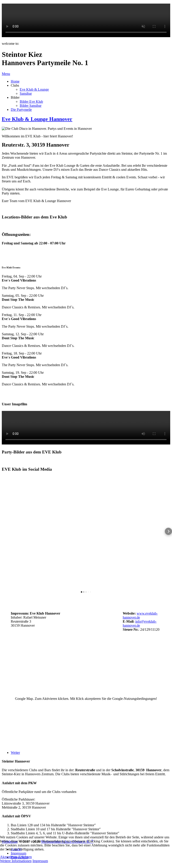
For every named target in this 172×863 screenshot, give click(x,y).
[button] (3, 531)
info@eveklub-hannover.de (140, 623)
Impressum (40, 861)
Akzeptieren (8, 857)
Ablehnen (25, 857)
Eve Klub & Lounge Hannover (37, 119)
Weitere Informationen (16, 861)
